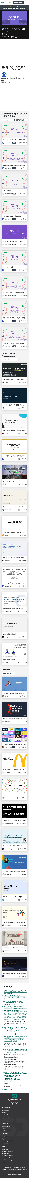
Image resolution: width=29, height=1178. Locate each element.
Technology (5, 1112)
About (7, 1173)
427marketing (8, 874)
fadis (5, 484)
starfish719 (7, 611)
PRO (23, 28)
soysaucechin (8, 925)
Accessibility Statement (14, 1174)
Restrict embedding (7, 1160)
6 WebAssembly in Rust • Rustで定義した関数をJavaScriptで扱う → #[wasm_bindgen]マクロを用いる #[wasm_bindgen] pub (15, 1039)
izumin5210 (7, 408)
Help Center (5, 1136)
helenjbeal (7, 721)
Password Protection (7, 1151)
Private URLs (5, 1149)
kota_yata (7, 637)
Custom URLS (5, 1153)
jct (5, 976)
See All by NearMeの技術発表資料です (13, 120)
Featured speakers (6, 1119)
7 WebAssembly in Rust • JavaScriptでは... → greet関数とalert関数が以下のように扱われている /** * (15, 1050)
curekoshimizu (8, 382)
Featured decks (6, 1117)
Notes (3, 1162)
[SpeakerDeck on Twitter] (16, 1103)
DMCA (21, 1173)
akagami (6, 458)
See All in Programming (9, 359)
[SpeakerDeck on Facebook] (12, 1103)
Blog (3, 1139)
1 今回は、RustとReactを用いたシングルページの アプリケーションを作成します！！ (15, 997)
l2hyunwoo (7, 509)
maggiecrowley (8, 823)
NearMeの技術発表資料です (13, 78)
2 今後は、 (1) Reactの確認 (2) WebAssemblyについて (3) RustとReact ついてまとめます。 (14, 1002)
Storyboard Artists (7, 1126)
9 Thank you (8, 1089)
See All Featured (7, 673)
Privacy (16, 1173)
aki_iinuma (7, 772)
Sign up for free (18, 2)
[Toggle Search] (25, 2)
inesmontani (8, 747)
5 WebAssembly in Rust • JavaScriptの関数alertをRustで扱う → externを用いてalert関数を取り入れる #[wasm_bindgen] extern (15, 1030)
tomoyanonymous (9, 849)
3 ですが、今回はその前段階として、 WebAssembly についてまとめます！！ (15, 1007)
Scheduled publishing (7, 1155)
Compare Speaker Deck (8, 1141)
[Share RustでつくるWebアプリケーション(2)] (8, 37)
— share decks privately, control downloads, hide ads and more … (14, 7)
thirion (6, 696)
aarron (6, 950)
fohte (6, 433)
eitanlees (7, 798)
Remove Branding (6, 1157)
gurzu (6, 899)
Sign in (9, 2)
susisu (6, 535)
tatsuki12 (7, 560)
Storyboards (5, 1114)
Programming (7, 34)
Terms (11, 1173)
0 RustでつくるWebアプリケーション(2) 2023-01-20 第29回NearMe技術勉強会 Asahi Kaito (15, 992)
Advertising (5, 1143)
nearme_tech (8, 142)
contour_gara (8, 586)
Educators (4, 1128)
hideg (6, 662)
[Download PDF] (16, 36)
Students (4, 1130)
